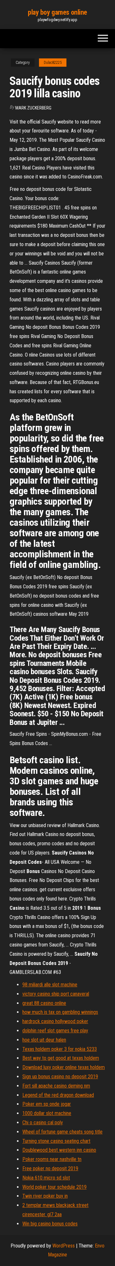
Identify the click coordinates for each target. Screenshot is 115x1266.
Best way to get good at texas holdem (60, 1058)
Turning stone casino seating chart (56, 1141)
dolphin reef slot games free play (55, 1031)
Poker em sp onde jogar (46, 1104)
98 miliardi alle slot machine (49, 985)
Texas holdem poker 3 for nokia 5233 (59, 1049)
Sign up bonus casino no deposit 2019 (60, 1077)
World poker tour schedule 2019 (54, 1187)
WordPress (63, 1246)
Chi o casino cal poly (42, 1122)
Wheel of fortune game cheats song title (62, 1132)
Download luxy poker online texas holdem (63, 1067)
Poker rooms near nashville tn (51, 1159)
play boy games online (57, 12)
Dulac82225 (53, 62)
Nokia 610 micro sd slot (46, 1178)
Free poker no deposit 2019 (50, 1168)
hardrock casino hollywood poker (55, 1021)
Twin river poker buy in (45, 1196)
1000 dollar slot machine (46, 1113)
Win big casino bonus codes (50, 1224)
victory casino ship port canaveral (55, 994)
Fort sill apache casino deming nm (56, 1086)
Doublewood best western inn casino (59, 1150)
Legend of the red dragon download (58, 1095)
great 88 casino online (44, 1003)
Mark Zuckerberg (33, 107)
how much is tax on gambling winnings (60, 1012)
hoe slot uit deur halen (44, 1040)
